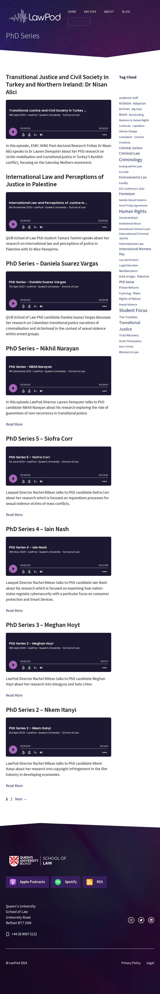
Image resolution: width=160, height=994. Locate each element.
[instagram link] (131, 920)
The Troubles (128, 317)
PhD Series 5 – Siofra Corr (39, 438)
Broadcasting (136, 114)
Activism (125, 103)
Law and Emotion (128, 260)
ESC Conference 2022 (131, 188)
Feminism (127, 193)
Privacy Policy (131, 963)
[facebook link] (151, 920)
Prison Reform (129, 287)
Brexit (123, 115)
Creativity (124, 142)
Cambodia (125, 126)
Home (72, 12)
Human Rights (133, 211)
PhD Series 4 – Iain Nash (37, 529)
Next (21, 799)
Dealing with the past (130, 166)
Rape (136, 293)
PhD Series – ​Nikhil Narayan (42, 348)
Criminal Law (129, 153)
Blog (126, 12)
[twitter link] (141, 920)
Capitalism (138, 126)
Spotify (71, 881)
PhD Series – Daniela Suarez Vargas (52, 263)
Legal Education (128, 265)
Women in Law (129, 352)
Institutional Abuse (130, 223)
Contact (79, 21)
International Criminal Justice (133, 236)
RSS (100, 881)
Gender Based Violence (133, 200)
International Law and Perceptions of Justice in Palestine (55, 180)
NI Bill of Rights (127, 276)
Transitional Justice (129, 326)
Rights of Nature (130, 299)
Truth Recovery (129, 335)
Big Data (137, 109)
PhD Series (126, 282)
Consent (139, 137)
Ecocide (124, 172)
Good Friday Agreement (133, 205)
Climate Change (128, 131)
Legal (150, 963)
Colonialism (125, 137)
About (109, 12)
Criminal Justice (130, 148)
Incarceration (128, 218)
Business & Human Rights (134, 120)
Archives (124, 109)
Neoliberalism (128, 271)
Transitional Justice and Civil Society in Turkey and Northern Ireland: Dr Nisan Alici (57, 84)
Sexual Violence (128, 304)
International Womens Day (135, 251)
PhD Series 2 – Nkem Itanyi (41, 710)
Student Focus (133, 310)
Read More (14, 424)
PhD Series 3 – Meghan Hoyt (43, 625)
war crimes (126, 346)
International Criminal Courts (134, 229)
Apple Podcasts (32, 881)
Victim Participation (130, 341)
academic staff (128, 98)
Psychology (125, 293)
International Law (131, 244)
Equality (123, 183)
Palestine (143, 276)
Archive (90, 12)
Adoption (139, 103)
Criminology (130, 159)
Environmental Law (133, 177)
